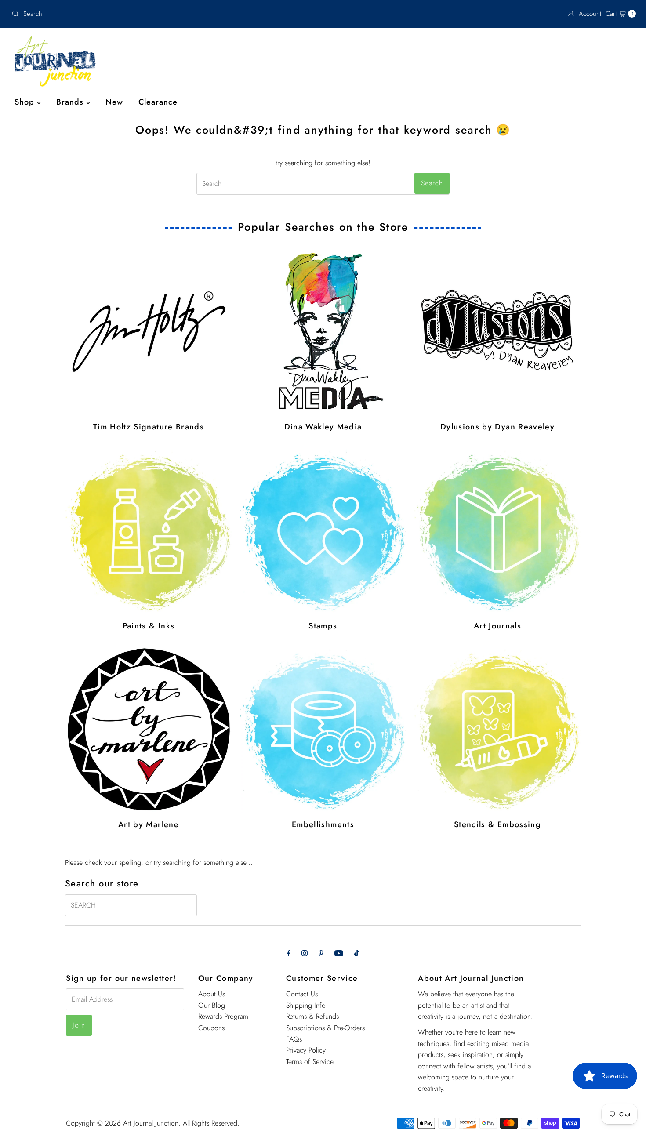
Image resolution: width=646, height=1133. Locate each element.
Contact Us (302, 994)
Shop (26, 102)
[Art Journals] (497, 530)
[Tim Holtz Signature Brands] (148, 331)
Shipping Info (306, 1005)
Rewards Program (223, 1016)
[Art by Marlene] (148, 729)
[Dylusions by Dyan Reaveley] (497, 331)
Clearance (158, 102)
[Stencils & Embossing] (497, 729)
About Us (211, 994)
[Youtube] (338, 953)
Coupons (211, 1028)
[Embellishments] (323, 729)
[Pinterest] (321, 953)
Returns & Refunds (312, 1016)
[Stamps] (323, 530)
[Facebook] (288, 953)
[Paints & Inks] (148, 530)
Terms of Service (310, 1062)
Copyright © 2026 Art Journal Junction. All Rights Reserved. (153, 1123)
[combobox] (110, 13)
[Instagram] (304, 953)
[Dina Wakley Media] (323, 331)
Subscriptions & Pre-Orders (325, 1028)
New (114, 102)
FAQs (294, 1039)
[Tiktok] (356, 953)
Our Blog (211, 1005)
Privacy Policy (306, 1050)
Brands (71, 102)
